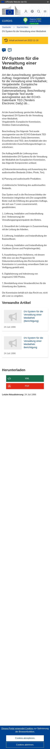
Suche (39, 11)
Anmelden (26, 11)
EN (10, 50)
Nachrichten (22, 27)
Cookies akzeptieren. (25, 738)
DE (4, 50)
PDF (27, 386)
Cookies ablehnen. (25, 745)
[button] (32, 11)
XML (27, 378)
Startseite (6, 27)
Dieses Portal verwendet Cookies (17, 728)
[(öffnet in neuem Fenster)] (11, 10)
